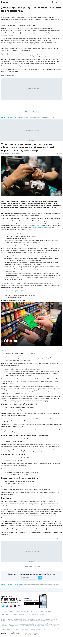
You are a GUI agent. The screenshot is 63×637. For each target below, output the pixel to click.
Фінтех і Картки (16, 153)
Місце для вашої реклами (31, 88)
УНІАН (12, 75)
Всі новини (10, 117)
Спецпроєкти (5, 614)
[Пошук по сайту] (56, 2)
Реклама (48, 611)
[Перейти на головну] (6, 2)
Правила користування (18, 614)
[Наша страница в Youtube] (11, 606)
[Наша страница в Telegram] (3, 606)
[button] (40, 577)
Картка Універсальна (56, 538)
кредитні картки (40, 227)
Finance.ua (3, 117)
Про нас (3, 611)
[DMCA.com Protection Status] (4, 635)
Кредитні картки (38, 538)
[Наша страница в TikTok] (15, 606)
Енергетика (14, 14)
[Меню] (60, 2)
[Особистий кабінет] (52, 2)
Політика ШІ (33, 611)
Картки (46, 538)
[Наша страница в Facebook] (7, 606)
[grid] (31, 353)
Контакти (42, 614)
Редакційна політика (21, 611)
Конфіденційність (32, 614)
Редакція (10, 611)
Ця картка (4, 350)
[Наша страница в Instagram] (19, 606)
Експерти (41, 611)
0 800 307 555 (17, 2)
